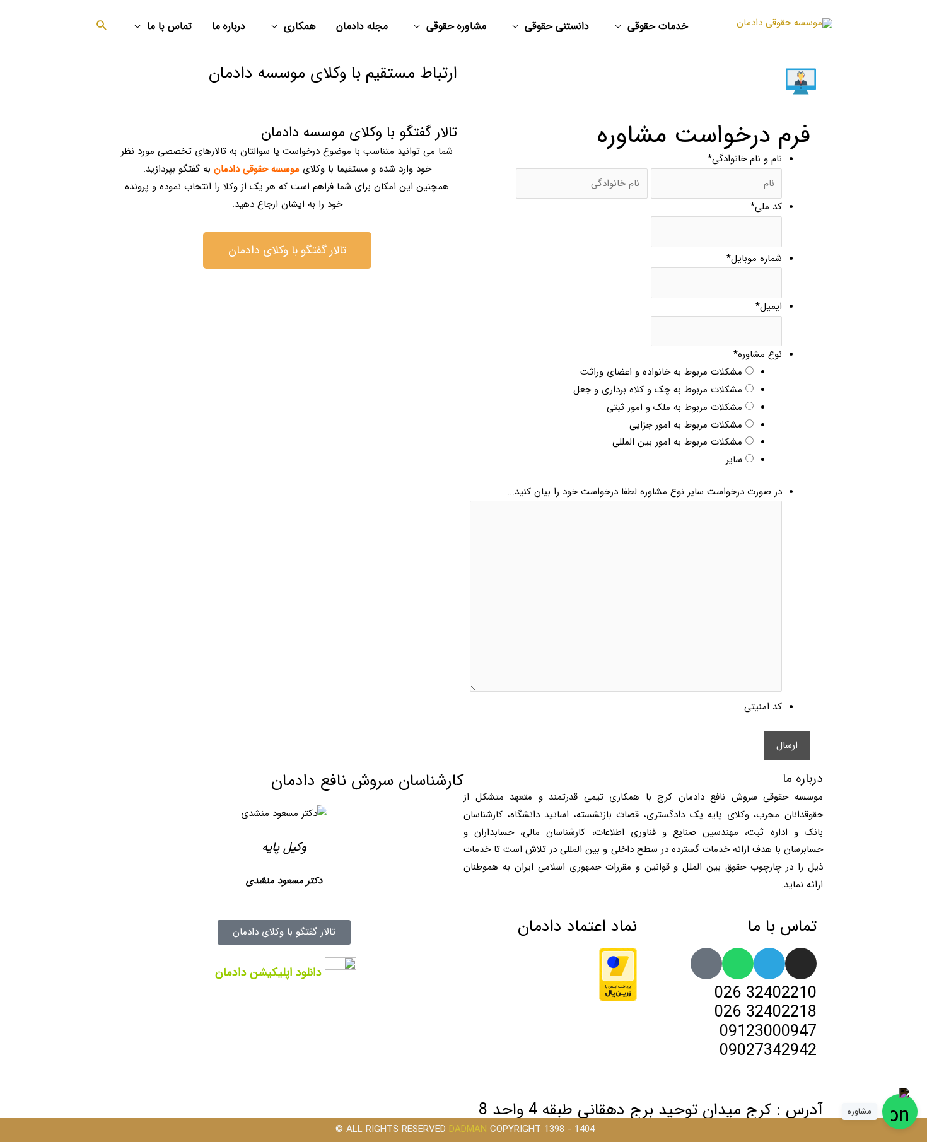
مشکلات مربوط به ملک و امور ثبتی (674, 407)
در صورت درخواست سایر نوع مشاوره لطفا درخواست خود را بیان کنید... (644, 491)
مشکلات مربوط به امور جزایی (685, 425)
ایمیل (768, 306)
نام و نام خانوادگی (745, 158)
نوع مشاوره (757, 354)
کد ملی (766, 206)
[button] (101, 27)
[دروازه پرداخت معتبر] (618, 973)
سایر (734, 459)
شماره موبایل (754, 258)
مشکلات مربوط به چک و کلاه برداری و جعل (657, 389)
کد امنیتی (763, 706)
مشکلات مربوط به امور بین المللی (677, 442)
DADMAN (468, 1129)
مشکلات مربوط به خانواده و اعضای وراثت (661, 372)
